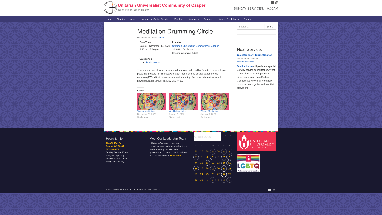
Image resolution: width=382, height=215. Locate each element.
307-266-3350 (112, 149)
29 (212, 151)
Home (109, 19)
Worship (178, 19)
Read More (175, 155)
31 (224, 151)
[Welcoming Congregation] (249, 162)
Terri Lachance (245, 66)
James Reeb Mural (229, 19)
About (120, 19)
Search (270, 26)
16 (196, 168)
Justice (193, 19)
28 (224, 174)
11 (207, 163)
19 (212, 168)
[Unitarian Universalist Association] (257, 141)
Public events (152, 62)
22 (229, 168)
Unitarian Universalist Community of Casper (195, 46)
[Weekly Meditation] (151, 101)
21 (224, 168)
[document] (191, 75)
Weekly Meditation (146, 111)
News (133, 19)
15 (229, 163)
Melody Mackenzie (246, 61)
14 (224, 163)
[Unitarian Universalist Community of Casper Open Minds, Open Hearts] (155, 8)
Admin (161, 37)
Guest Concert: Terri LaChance (254, 55)
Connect (208, 19)
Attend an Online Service (155, 19)
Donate (248, 19)
